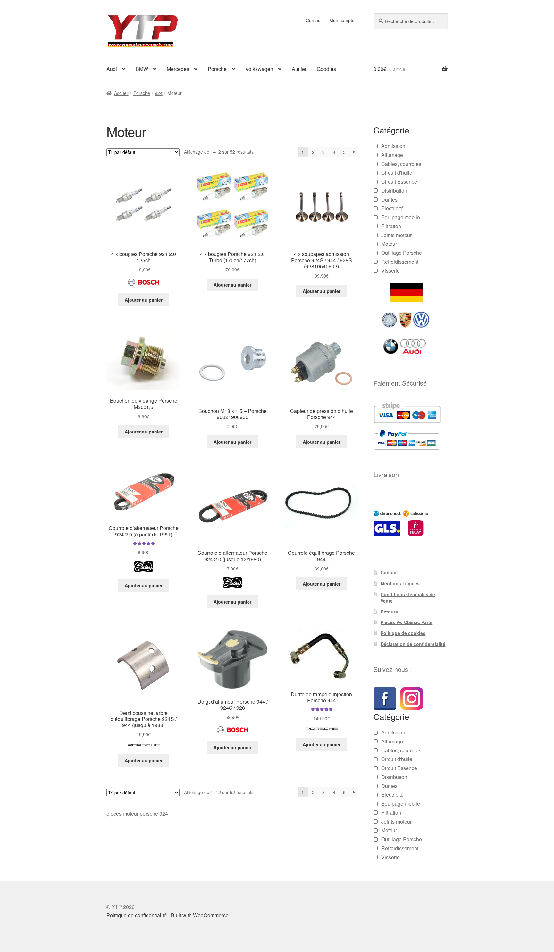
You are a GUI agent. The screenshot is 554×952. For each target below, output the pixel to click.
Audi (111, 69)
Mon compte (342, 20)
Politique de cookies (403, 633)
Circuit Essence (399, 181)
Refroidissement (399, 261)
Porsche (217, 69)
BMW (142, 69)
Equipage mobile (400, 217)
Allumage (392, 155)
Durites (389, 199)
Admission (393, 146)
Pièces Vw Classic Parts (406, 622)
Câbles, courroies (401, 163)
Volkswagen (259, 69)
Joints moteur (396, 235)
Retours (389, 611)
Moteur (389, 243)
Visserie (390, 270)
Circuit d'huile (396, 172)
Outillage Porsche (401, 252)
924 (159, 93)
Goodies (326, 69)
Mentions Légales (400, 583)
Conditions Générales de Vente (408, 597)
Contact (314, 20)
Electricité (392, 208)
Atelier (299, 69)
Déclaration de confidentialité (413, 644)
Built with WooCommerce (200, 878)
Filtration (391, 226)
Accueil (121, 93)
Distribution (394, 190)
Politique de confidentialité (136, 878)
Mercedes (178, 69)
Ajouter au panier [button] (144, 299)
